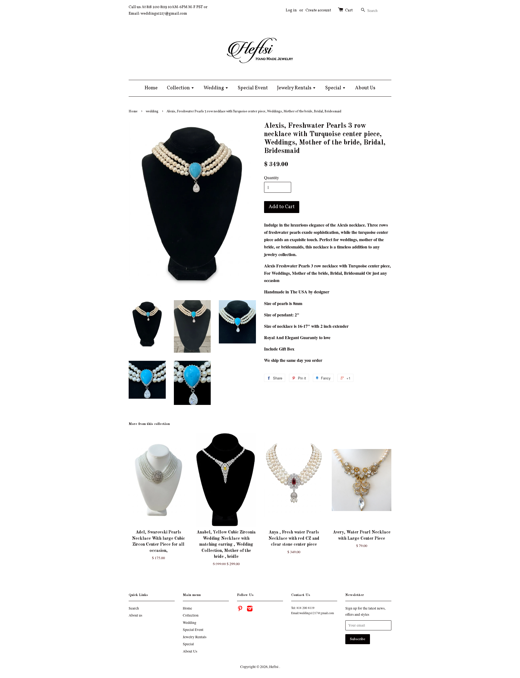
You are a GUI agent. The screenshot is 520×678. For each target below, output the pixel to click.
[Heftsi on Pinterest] (240, 609)
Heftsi (274, 666)
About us (135, 615)
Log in (291, 10)
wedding (152, 111)
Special (333, 88)
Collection (179, 88)
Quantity (271, 177)
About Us (365, 88)
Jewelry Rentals (295, 88)
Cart (349, 10)
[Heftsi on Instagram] (250, 609)
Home (151, 88)
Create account (318, 10)
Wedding (214, 88)
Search (134, 608)
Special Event (253, 88)
